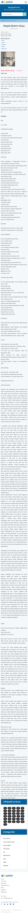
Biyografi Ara (7, 2)
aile (4, 852)
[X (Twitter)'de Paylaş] (6, 34)
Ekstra (2, 887)
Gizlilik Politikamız (17, 910)
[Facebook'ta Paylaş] (2, 34)
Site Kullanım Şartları (6, 910)
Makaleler (3, 890)
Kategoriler (3, 883)
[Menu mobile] (26, 2)
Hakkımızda (4, 892)
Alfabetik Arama (5, 885)
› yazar (2, 40)
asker (4, 859)
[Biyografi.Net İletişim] (7, 875)
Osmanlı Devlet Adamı (9, 842)
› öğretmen (4, 48)
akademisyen (6, 855)
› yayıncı (3, 42)
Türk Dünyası (6, 848)
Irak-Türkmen (6, 838)
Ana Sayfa (3, 881)
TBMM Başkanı (7, 845)
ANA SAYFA (3, 20)
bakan (4, 862)
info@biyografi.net (8, 898)
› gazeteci (3, 44)
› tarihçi (3, 46)
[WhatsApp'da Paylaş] (9, 34)
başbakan (5, 865)
